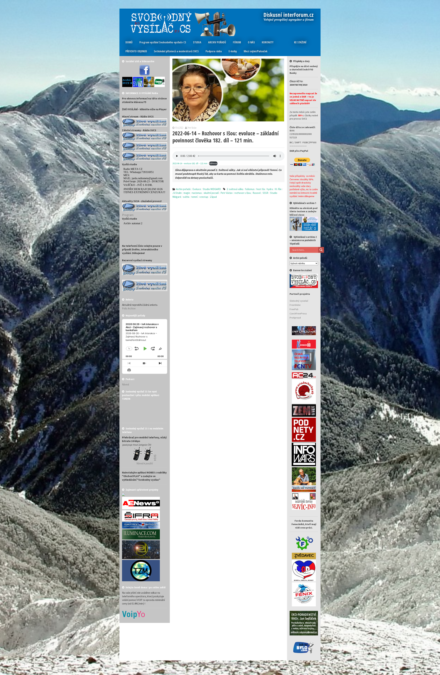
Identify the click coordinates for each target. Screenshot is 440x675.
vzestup (203, 196)
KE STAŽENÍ (300, 42)
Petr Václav (227, 193)
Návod (125, 384)
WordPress (239, 663)
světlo (186, 196)
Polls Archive (129, 308)
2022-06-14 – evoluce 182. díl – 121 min (189, 163)
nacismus (197, 193)
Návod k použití (144, 463)
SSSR (265, 193)
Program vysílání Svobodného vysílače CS (162, 42)
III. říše (278, 189)
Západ (213, 196)
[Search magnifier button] (321, 250)
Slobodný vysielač (299, 300)
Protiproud (295, 317)
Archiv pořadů (183, 189)
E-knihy (233, 51)
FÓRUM (237, 42)
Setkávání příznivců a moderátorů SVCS (176, 51)
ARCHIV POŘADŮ (217, 42)
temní (194, 196)
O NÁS (251, 42)
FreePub (294, 309)
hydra (270, 189)
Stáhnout (213, 163)
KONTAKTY (267, 42)
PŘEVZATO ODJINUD (136, 51)
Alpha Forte (254, 663)
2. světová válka (235, 189)
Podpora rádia (214, 51)
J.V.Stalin (177, 193)
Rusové (257, 193)
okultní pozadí (211, 193)
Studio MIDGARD (212, 189)
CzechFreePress (298, 313)
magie (187, 193)
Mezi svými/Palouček (255, 51)
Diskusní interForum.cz (288, 15)
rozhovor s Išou (242, 193)
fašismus (250, 189)
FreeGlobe (295, 304)
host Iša (260, 189)
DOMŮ (129, 42)
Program (128, 215)
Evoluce (196, 189)
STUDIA (197, 42)
